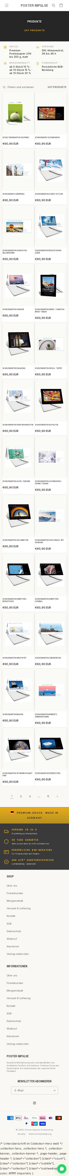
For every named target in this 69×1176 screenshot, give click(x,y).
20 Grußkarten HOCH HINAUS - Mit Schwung (49, 541)
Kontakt (11, 915)
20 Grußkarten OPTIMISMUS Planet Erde (17, 774)
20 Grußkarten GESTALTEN (46, 425)
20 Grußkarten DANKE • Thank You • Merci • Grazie (50, 310)
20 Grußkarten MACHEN (13, 714)
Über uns (12, 885)
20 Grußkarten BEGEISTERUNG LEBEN (48, 251)
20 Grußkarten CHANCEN (13, 309)
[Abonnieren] (54, 1090)
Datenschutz (14, 931)
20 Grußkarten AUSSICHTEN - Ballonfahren (15, 251)
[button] (6, 5)
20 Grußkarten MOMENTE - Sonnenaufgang (46, 715)
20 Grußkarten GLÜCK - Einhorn (16, 481)
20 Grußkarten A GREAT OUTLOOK (49, 194)
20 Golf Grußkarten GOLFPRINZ (16, 137)
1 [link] (11, 796)
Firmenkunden (15, 893)
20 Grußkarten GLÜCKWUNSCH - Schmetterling (48, 482)
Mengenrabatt (15, 900)
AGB (9, 923)
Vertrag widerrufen (18, 953)
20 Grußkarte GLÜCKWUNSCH (47, 137)
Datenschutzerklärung (40, 1134)
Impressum (13, 946)
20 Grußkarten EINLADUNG (14, 368)
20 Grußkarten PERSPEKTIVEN (47, 773)
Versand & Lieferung (19, 908)
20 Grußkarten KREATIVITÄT (14, 658)
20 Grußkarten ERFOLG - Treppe (48, 368)
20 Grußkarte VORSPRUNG (13, 194)
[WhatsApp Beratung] (61, 1168)
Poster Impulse (33, 1130)
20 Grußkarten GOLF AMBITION (15, 540)
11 (48, 796)
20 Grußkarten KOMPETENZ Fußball (47, 600)
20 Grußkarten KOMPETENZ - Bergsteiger (15, 600)
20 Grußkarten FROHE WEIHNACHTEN (18, 425)
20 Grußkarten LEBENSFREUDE (48, 658)
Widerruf (12, 938)
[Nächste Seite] (57, 796)
